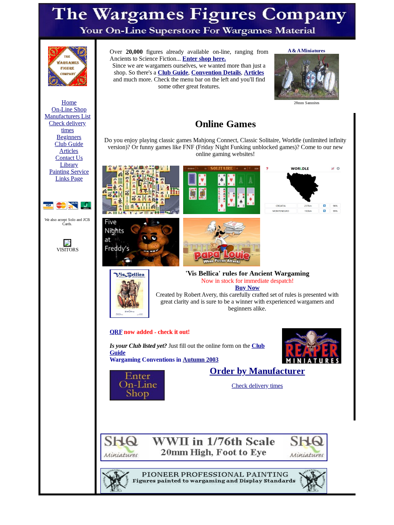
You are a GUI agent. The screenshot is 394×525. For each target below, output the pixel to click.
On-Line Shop (69, 109)
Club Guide (69, 144)
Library (69, 164)
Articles (68, 151)
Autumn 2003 (201, 359)
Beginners (69, 137)
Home (69, 102)
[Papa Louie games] (221, 242)
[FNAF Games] (140, 242)
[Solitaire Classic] (221, 190)
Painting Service (69, 171)
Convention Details (216, 72)
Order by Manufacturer (257, 371)
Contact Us (69, 158)
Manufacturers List (67, 116)
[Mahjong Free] (140, 190)
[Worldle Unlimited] (302, 190)
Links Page (69, 178)
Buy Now (247, 287)
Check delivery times (67, 126)
